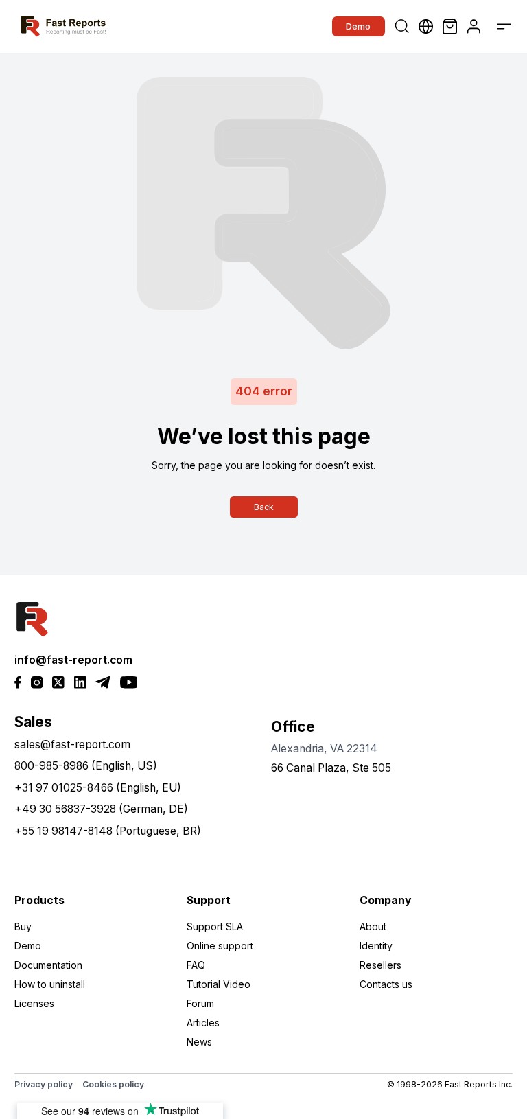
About (373, 926)
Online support (220, 945)
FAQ (196, 965)
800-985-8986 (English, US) (85, 765)
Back (264, 507)
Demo (358, 26)
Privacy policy (43, 1084)
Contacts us (386, 984)
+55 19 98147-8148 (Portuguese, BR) (107, 831)
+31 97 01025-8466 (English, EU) (97, 787)
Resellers (380, 965)
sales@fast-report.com (72, 744)
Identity (376, 945)
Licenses (34, 1003)
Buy (23, 926)
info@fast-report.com (73, 660)
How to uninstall (49, 984)
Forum (200, 1003)
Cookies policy (113, 1084)
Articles (203, 1022)
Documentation (48, 965)
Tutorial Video (218, 984)
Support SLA (215, 926)
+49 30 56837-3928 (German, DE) (101, 809)
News (199, 1042)
